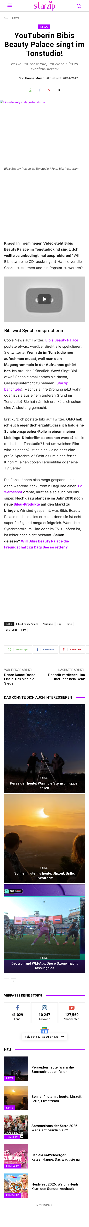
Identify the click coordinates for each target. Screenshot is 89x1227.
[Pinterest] (49, 90)
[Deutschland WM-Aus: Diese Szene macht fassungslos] (44, 928)
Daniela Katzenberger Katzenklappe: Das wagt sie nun (56, 1157)
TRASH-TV (12, 1137)
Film (23, 629)
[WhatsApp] (30, 90)
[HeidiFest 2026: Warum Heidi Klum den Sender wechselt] (16, 1185)
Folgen (44, 1005)
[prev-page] (6, 981)
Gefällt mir (17, 1005)
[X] (59, 90)
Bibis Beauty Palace (61, 340)
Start (7, 18)
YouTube (47, 623)
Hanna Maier (34, 78)
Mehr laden (43, 1205)
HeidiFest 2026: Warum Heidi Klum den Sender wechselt (54, 1186)
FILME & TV (12, 1166)
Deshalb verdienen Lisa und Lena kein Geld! (66, 677)
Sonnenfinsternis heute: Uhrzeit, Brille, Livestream (56, 1098)
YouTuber (11, 629)
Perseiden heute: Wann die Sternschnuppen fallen (52, 1069)
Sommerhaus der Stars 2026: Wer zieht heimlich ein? (54, 1128)
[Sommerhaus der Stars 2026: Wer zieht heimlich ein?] (16, 1127)
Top (59, 623)
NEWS (15, 18)
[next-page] (13, 981)
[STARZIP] (44, 6)
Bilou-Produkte (27, 504)
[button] (78, 5)
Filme (69, 623)
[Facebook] (40, 90)
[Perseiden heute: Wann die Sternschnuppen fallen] (44, 748)
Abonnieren (71, 1005)
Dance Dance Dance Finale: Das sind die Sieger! (20, 679)
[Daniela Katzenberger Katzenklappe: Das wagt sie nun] (16, 1156)
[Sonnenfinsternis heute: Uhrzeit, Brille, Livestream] (44, 838)
